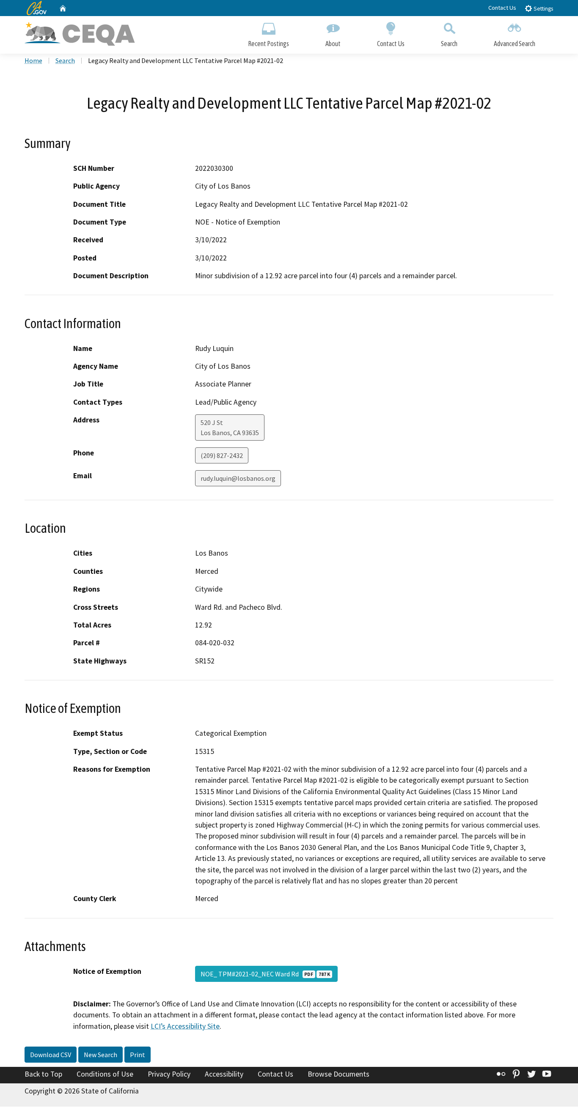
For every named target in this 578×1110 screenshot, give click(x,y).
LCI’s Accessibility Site (185, 1026)
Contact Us (502, 7)
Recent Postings (268, 43)
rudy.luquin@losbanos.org (238, 478)
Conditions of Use (105, 1074)
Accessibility (224, 1074)
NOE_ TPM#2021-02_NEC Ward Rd (265, 974)
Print (137, 1054)
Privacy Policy (169, 1074)
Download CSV (50, 1054)
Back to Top (43, 1074)
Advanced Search (514, 43)
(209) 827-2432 (222, 455)
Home (33, 60)
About (333, 43)
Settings (542, 8)
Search (449, 43)
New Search (100, 1054)
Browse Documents (338, 1074)
